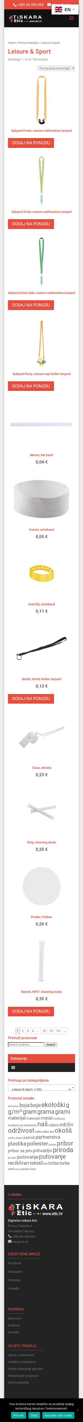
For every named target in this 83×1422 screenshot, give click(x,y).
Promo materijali (28, 42)
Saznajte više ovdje (58, 1415)
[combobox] (41, 1087)
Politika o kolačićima (22, 1362)
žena (33, 1169)
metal (46, 1118)
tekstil (36, 1163)
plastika (17, 1144)
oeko (38, 1131)
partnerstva (48, 1137)
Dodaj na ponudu (31, 142)
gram (30, 1111)
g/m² (15, 1111)
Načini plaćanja (18, 1382)
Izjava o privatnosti (21, 1355)
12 (44, 1031)
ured (11, 1169)
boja (24, 1105)
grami (62, 1111)
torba (53, 1163)
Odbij (34, 1415)
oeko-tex (48, 1131)
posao (52, 1144)
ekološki (53, 1105)
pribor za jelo (20, 1150)
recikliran (18, 1163)
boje (35, 1105)
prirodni (12, 1157)
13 (51, 1031)
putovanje (52, 1156)
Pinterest (14, 1280)
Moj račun (15, 1318)
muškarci (13, 1125)
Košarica (14, 1325)
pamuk (29, 1137)
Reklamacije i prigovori (23, 1376)
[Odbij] (77, 1410)
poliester (37, 1143)
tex (45, 1163)
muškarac (59, 1118)
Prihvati (18, 1415)
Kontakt (13, 1332)
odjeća (53, 1125)
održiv (66, 1125)
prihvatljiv (42, 1150)
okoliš (63, 1130)
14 (58, 1031)
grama (45, 1111)
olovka (11, 1137)
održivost (21, 1130)
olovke (19, 1138)
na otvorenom (28, 1125)
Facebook (14, 1263)
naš (42, 1124)
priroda (63, 1150)
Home (11, 42)
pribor (65, 1143)
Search (50, 1044)
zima (17, 1169)
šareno (25, 1169)
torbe (64, 1163)
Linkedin (13, 1288)
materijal (17, 1118)
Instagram (15, 1271)
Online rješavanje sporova (25, 1369)
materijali (33, 1118)
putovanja (27, 1157)
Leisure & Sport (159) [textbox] (40, 1089)
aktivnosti (13, 1106)
